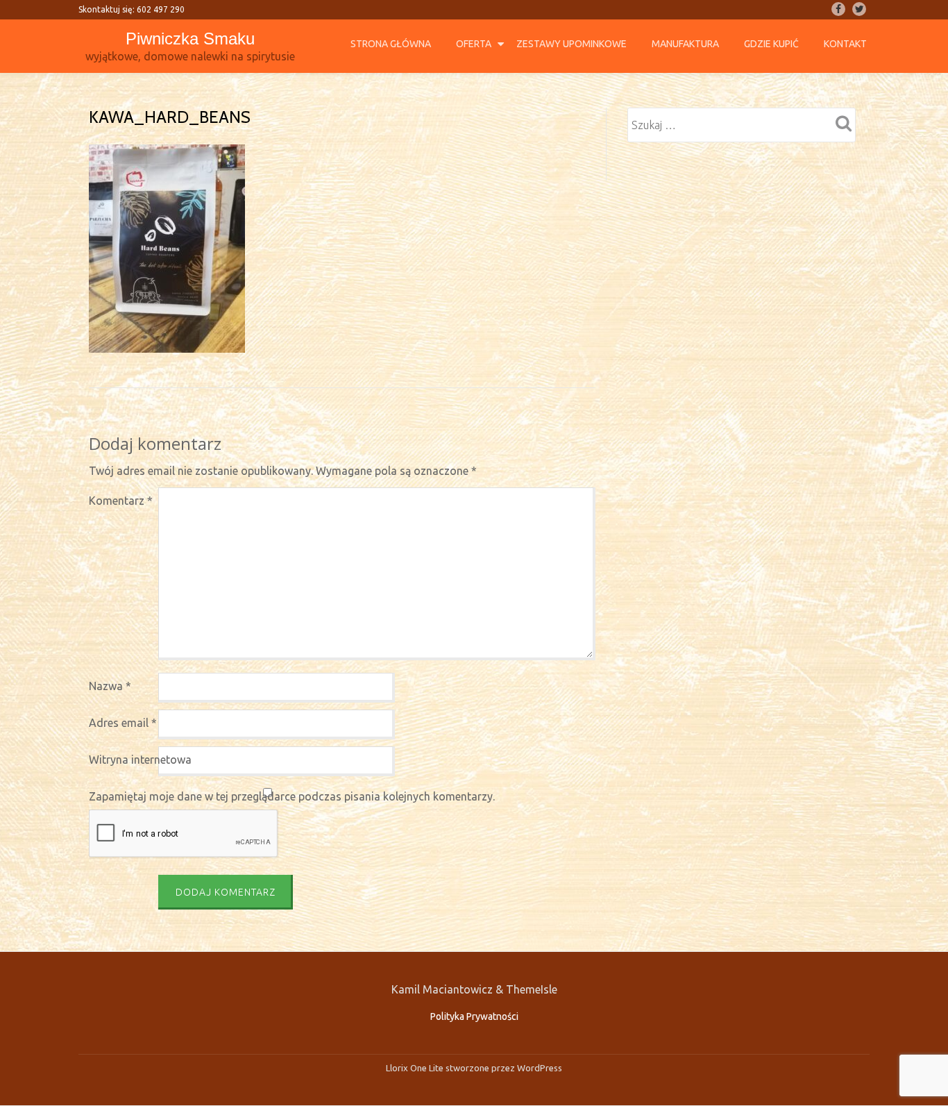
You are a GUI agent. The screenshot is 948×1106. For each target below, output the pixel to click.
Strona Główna (390, 43)
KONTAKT (845, 43)
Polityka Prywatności (474, 1016)
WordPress (538, 1068)
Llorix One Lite (416, 1068)
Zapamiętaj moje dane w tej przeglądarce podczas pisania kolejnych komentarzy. (292, 796)
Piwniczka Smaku (190, 38)
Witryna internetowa (140, 759)
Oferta (473, 43)
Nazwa (110, 686)
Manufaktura (685, 43)
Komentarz (121, 500)
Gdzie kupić (771, 43)
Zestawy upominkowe (571, 43)
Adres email (123, 723)
